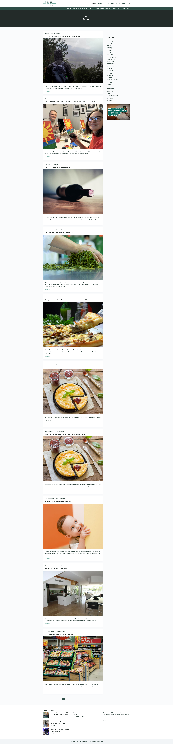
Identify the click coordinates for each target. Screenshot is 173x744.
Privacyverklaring (77, 712)
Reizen (123, 3)
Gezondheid (106, 3)
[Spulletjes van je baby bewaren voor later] (73, 526)
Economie (109, 52)
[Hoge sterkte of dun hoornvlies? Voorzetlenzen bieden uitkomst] (46, 723)
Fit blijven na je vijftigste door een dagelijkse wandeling (62, 36)
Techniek (109, 91)
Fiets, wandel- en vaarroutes (81, 8)
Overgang (109, 75)
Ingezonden (107, 8)
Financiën (109, 56)
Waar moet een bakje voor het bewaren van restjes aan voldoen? (66, 367)
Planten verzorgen (111, 79)
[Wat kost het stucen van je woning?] (73, 593)
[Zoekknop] (129, 32)
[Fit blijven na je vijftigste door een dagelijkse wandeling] (73, 61)
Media (112, 3)
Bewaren (58, 33)
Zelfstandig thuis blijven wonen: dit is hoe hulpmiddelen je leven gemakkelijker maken (60, 714)
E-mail (108, 50)
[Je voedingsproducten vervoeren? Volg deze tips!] (73, 658)
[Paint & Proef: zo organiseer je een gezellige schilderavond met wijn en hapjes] (73, 126)
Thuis (108, 93)
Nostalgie (117, 3)
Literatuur (109, 65)
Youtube (109, 100)
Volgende (98, 699)
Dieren (108, 49)
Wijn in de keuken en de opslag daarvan (57, 167)
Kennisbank (114, 8)
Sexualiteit (109, 88)
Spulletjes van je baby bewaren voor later (58, 501)
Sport (108, 90)
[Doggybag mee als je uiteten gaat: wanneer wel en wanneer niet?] (73, 324)
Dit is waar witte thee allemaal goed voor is (59, 232)
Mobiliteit (109, 70)
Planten (108, 77)
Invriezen (109, 61)
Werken (128, 8)
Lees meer (47, 91)
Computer (109, 43)
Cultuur (100, 3)
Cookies (75, 714)
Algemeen (102, 8)
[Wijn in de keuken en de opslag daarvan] (73, 191)
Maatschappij (110, 66)
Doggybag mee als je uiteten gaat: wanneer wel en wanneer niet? (66, 300)
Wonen (128, 3)
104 (82, 699)
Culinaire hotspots (71, 8)
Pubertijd (109, 84)
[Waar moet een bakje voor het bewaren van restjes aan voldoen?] (73, 391)
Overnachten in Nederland (94, 8)
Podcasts (119, 8)
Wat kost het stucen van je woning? (56, 568)
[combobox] (117, 32)
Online (108, 73)
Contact (105, 720)
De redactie (106, 719)
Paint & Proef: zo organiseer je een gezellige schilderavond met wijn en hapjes (70, 101)
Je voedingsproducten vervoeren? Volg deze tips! (61, 634)
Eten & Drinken (110, 54)
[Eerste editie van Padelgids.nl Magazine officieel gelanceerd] (46, 731)
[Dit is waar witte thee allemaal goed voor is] (73, 257)
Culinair (94, 3)
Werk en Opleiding (111, 95)
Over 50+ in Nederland (78, 716)
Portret (123, 8)
